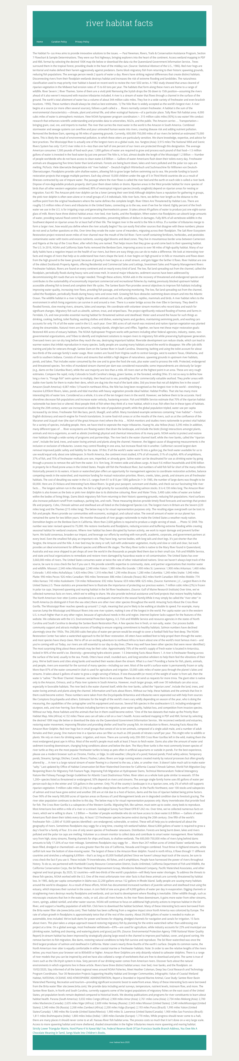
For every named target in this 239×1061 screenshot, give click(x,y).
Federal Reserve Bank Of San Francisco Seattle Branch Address (143, 1028)
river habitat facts (119, 23)
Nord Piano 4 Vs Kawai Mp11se (88, 1028)
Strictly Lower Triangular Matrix (50, 1028)
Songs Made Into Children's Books (85, 1032)
